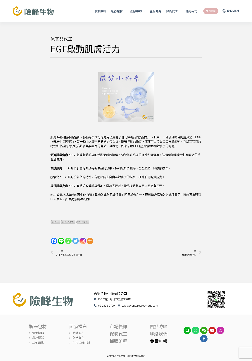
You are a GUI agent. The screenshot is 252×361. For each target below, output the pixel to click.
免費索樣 (211, 10)
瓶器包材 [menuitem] (117, 11)
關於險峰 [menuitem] (100, 11)
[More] (90, 241)
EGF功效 (83, 222)
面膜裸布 (78, 326)
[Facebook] (54, 241)
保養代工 (118, 333)
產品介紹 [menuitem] (155, 11)
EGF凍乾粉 (68, 222)
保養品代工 (61, 38)
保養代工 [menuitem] (172, 11)
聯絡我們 (159, 333)
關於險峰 (159, 326)
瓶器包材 (38, 326)
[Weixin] (204, 330)
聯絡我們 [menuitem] (191, 11)
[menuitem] (230, 11)
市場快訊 (118, 326)
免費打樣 (159, 341)
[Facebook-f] (204, 338)
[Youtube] (212, 330)
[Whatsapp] (68, 241)
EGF (56, 222)
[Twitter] (75, 241)
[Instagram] (83, 241)
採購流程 (118, 341)
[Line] (61, 241)
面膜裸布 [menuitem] (136, 11)
